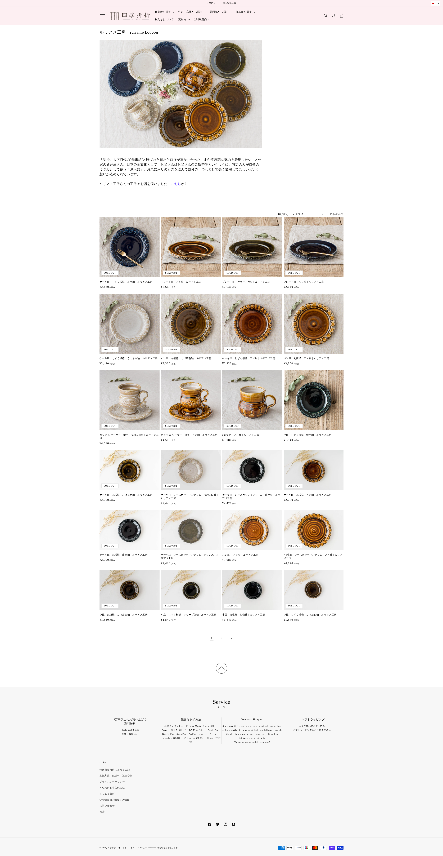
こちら (176, 184)
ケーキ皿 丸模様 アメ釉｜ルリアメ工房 (308, 495)
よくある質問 (107, 793)
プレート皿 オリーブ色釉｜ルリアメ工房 (246, 282)
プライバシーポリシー (112, 781)
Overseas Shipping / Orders (114, 800)
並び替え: (283, 214)
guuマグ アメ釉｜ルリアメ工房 (240, 435)
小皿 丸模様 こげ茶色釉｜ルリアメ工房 (123, 614)
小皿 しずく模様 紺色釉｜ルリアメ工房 (308, 435)
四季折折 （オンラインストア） (122, 848)
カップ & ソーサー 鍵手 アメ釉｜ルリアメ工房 (189, 435)
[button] (102, 16)
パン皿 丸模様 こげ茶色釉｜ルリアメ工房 (186, 358)
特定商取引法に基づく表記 (115, 770)
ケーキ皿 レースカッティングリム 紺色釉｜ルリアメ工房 (251, 497)
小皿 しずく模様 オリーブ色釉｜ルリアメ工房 (188, 614)
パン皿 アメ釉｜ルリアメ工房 (240, 554)
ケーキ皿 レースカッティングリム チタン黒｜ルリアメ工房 (190, 556)
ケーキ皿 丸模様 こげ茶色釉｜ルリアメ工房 (126, 495)
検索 (102, 811)
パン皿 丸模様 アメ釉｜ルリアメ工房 (306, 358)
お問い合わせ (107, 805)
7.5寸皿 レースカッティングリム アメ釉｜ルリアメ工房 (313, 556)
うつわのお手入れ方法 (112, 788)
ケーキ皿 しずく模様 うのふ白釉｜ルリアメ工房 (129, 358)
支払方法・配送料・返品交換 (116, 775)
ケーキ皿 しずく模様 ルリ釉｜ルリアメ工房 (126, 282)
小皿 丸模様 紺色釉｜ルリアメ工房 (243, 614)
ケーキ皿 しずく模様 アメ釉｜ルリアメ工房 (248, 358)
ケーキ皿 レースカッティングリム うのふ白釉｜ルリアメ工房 (190, 497)
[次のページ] (231, 638)
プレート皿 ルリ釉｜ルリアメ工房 (304, 282)
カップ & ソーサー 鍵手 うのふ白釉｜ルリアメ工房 (129, 437)
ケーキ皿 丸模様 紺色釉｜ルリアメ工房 (123, 554)
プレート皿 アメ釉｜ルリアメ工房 (181, 282)
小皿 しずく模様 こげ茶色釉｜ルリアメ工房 (310, 614)
